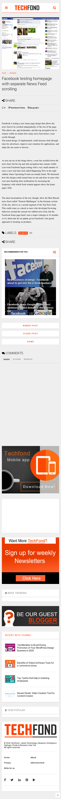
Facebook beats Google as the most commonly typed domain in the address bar (30, 307)
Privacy (7, 763)
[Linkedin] (19, 780)
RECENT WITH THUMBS (18, 635)
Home (4, 73)
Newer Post (30, 326)
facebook (13, 73)
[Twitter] (11, 780)
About (33, 757)
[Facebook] (5, 780)
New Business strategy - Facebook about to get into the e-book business (29, 281)
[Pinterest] (26, 780)
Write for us (9, 768)
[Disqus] (30, 402)
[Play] (34, 780)
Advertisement (37, 763)
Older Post (30, 334)
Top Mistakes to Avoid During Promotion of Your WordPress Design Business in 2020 (35, 648)
